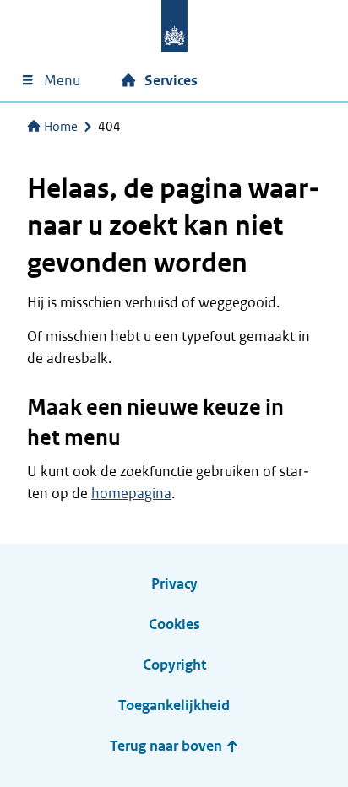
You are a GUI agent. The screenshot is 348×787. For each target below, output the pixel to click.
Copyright (174, 665)
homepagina (131, 493)
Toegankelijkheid (174, 705)
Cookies (174, 624)
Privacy (174, 584)
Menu (62, 81)
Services (171, 81)
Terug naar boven (168, 746)
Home (61, 126)
